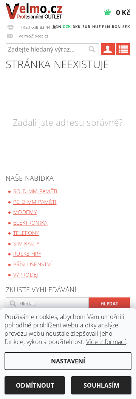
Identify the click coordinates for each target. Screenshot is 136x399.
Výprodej (25, 274)
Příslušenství (32, 264)
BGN (57, 26)
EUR (86, 26)
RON (116, 26)
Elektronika (30, 222)
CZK (67, 26)
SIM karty (26, 243)
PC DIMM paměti (34, 201)
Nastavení (68, 361)
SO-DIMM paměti (35, 191)
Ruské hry (27, 253)
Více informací (106, 342)
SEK (126, 26)
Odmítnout (35, 385)
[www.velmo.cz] (34, 10)
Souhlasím (101, 385)
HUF (96, 26)
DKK (77, 26)
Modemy (25, 212)
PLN (106, 26)
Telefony (26, 232)
